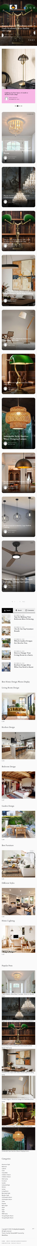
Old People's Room (7, 1197)
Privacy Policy (16, 1243)
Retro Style (5, 1205)
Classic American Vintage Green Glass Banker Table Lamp (18, 383)
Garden (4, 1183)
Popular (8, 610)
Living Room (5, 1191)
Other (3, 1201)
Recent (20, 610)
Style (3, 1209)
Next (23, 601)
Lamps (3, 23)
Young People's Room (7, 1216)
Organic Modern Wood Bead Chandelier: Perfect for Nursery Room (18, 151)
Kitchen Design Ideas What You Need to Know (23, 666)
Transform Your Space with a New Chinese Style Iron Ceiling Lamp (18, 293)
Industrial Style (6, 1185)
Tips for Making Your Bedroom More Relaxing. (24, 618)
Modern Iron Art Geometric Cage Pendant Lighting (17, 526)
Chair (3, 1170)
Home (3, 1241)
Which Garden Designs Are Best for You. (23, 642)
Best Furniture (8, 845)
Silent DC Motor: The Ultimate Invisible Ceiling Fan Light (18, 580)
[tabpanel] (18, 76)
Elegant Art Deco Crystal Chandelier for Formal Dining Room (16, 196)
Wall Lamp (5, 1213)
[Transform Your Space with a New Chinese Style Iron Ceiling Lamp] (18, 1060)
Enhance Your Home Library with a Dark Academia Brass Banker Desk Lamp (17, 240)
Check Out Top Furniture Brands (24, 630)
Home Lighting (8, 920)
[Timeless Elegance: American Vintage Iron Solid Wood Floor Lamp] (18, 1087)
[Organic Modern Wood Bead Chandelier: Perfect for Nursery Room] (18, 981)
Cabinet (4, 1168)
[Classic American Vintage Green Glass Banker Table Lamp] (18, 1114)
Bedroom (4, 1166)
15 (20, 601)
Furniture (4, 1181)
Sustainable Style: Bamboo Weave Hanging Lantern (16, 437)
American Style (6, 1164)
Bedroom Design (9, 766)
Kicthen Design (8, 727)
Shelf (3, 1207)
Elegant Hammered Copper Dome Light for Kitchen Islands (17, 482)
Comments (31, 610)
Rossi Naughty (10, 34)
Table (3, 1211)
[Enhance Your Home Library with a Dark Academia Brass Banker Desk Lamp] (18, 1033)
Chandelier (30, 114)
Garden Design (8, 806)
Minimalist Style (6, 1193)
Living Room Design (10, 687)
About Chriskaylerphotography (16, 1241)
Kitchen (4, 1187)
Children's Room (6, 1175)
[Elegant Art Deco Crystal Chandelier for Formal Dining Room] (18, 1008)
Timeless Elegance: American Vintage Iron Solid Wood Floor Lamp (16, 28)
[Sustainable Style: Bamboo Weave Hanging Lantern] (18, 1138)
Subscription (6, 1243)
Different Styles (8, 883)
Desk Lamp (30, 355)
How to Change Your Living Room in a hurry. (23, 654)
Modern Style (5, 1195)
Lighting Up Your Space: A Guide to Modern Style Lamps (16, 93)
